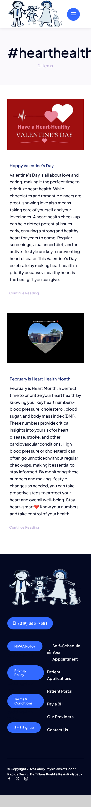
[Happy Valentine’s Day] (45, 124)
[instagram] (26, 778)
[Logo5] (45, 570)
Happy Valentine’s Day (32, 165)
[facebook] (9, 778)
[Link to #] (73, 14)
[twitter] (17, 778)
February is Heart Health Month (40, 378)
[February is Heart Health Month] (45, 338)
